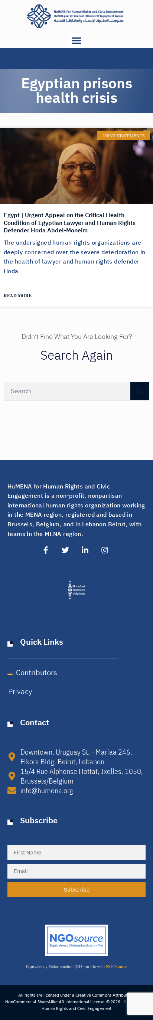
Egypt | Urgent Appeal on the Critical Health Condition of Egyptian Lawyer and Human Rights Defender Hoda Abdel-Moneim (70, 223)
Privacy (20, 691)
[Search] (139, 391)
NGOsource (116, 966)
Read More (18, 295)
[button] (76, 40)
